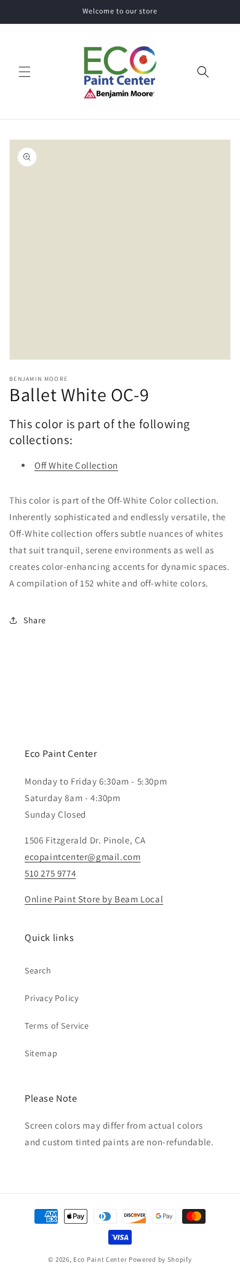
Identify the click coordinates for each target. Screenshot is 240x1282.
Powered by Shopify (160, 1259)
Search (38, 970)
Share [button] (34, 620)
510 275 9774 (50, 873)
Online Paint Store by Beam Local (94, 899)
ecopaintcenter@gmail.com (82, 856)
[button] (24, 71)
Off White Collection (76, 465)
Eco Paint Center (100, 1259)
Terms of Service (57, 1025)
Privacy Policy (51, 998)
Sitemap (41, 1053)
